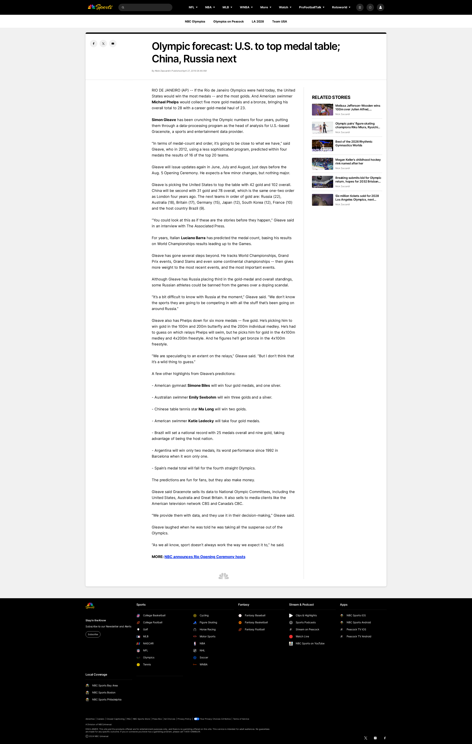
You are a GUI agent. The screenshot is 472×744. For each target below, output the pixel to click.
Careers (100, 719)
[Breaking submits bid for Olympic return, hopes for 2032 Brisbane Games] (322, 182)
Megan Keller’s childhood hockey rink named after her (358, 161)
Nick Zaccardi (162, 70)
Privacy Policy (184, 719)
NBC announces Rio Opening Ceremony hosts (204, 556)
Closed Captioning (116, 719)
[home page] (100, 7)
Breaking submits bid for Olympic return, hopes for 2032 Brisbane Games (358, 179)
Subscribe (93, 634)
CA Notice (226, 719)
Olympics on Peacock (228, 21)
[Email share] (113, 43)
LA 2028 (258, 21)
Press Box (157, 719)
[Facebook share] (93, 43)
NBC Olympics (195, 21)
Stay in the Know (96, 620)
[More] (360, 7)
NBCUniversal (105, 724)
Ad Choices (169, 719)
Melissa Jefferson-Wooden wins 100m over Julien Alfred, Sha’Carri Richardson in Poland (357, 107)
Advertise (90, 719)
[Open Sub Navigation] (197, 7)
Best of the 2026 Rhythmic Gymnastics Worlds (353, 143)
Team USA (279, 21)
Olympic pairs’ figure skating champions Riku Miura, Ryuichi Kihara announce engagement (356, 125)
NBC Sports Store (141, 719)
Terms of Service (241, 719)
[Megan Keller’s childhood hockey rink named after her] (322, 164)
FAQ (129, 719)
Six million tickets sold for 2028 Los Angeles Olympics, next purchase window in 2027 (357, 197)
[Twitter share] (103, 43)
